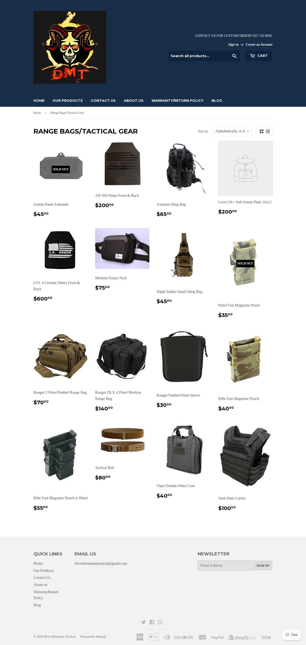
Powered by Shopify (93, 636)
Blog (217, 100)
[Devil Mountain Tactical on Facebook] (151, 623)
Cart (262, 56)
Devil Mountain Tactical (60, 636)
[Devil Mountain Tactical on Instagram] (160, 623)
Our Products (68, 100)
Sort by (203, 131)
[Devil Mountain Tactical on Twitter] (143, 623)
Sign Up (263, 565)
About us (133, 100)
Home (38, 100)
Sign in (233, 44)
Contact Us (103, 100)
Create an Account (259, 44)
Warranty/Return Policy (177, 100)
